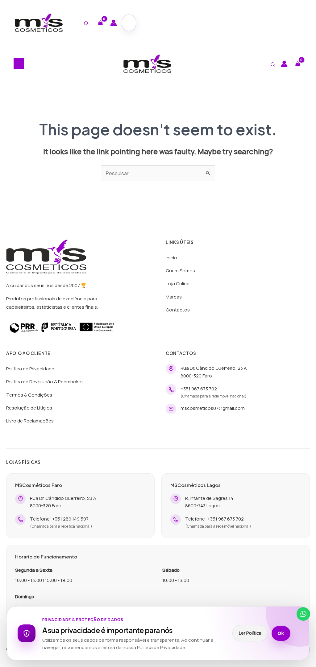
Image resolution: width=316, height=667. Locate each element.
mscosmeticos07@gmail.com (213, 408)
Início (171, 257)
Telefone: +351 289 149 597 (59, 519)
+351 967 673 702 (199, 388)
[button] (86, 24)
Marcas (174, 297)
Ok (281, 633)
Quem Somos (180, 270)
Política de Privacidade (30, 368)
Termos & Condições (29, 395)
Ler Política (250, 633)
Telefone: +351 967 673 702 (214, 519)
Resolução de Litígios (29, 408)
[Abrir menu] (129, 22)
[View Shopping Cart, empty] (100, 22)
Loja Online (177, 283)
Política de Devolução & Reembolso (44, 381)
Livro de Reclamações (30, 421)
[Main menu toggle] (19, 63)
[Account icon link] (113, 23)
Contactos (178, 310)
